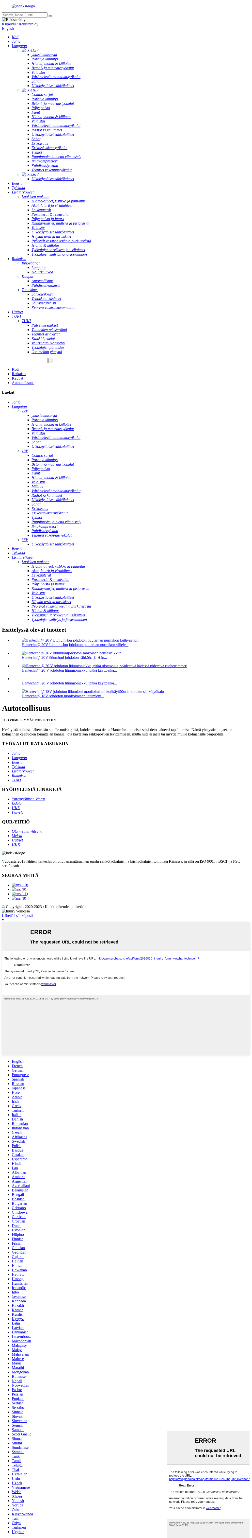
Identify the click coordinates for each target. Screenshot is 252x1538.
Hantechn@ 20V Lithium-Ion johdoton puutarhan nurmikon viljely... (75, 645)
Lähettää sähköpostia (18, 915)
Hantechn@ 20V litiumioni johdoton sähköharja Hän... (64, 657)
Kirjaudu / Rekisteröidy (20, 24)
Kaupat (17, 378)
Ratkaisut (19, 374)
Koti (15, 369)
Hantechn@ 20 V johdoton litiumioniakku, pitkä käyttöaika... (69, 670)
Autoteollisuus (23, 383)
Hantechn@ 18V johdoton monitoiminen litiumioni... (63, 696)
